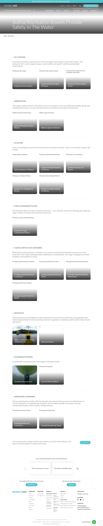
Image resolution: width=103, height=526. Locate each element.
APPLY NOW (71, 484)
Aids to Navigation (56, 496)
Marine (62, 495)
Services (85, 10)
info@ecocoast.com (82, 494)
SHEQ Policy (40, 493)
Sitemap (31, 509)
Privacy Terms (46, 521)
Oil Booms (48, 499)
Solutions (76, 10)
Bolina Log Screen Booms (66, 503)
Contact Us (68, 5)
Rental (62, 497)
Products (31, 497)
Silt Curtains (49, 495)
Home (5, 36)
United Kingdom (81, 506)
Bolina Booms (63, 499)
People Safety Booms (56, 502)
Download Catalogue (91, 5)
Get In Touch (85, 442)
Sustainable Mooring (49, 506)
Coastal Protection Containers (49, 502)
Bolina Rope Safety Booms (66, 507)
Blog (30, 501)
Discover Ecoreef (65, 1)
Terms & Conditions (37, 521)
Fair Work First (41, 495)
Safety (58, 10)
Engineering (63, 493)
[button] (77, 468)
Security (66, 10)
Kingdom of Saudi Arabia (84, 509)
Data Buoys (49, 508)
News (30, 507)
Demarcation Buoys (56, 499)
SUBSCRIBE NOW (31, 484)
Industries (94, 10)
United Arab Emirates (83, 507)
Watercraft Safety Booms (56, 504)
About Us (62, 5)
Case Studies (32, 499)
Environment (49, 10)
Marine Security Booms (55, 510)
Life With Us (32, 505)
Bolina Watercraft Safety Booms (68, 505)
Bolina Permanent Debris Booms (68, 501)
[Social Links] (77, 499)
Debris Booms (49, 497)
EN (75, 5)
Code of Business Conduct (57, 521)
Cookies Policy (67, 521)
